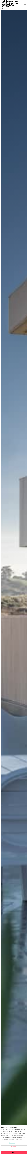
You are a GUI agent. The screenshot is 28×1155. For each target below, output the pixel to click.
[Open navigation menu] (25, 5)
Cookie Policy (12, 1143)
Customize (14, 1146)
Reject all (14, 1149)
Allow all (14, 1152)
